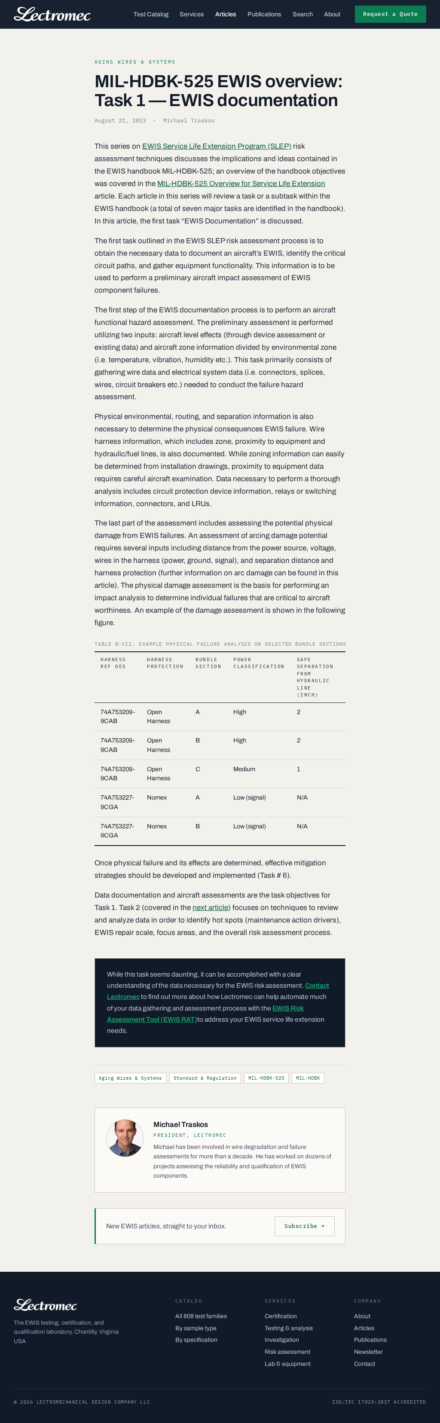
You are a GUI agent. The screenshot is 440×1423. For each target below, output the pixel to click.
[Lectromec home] (52, 14)
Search (303, 14)
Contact (364, 1364)
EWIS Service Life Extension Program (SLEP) (216, 146)
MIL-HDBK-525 (266, 1078)
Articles (225, 14)
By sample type (196, 1328)
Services (192, 14)
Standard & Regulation (205, 1078)
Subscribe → (304, 1226)
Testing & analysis (289, 1328)
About (332, 14)
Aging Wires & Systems (130, 1078)
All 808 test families (201, 1316)
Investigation (282, 1340)
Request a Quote (390, 14)
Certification (281, 1316)
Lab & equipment (288, 1364)
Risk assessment (287, 1352)
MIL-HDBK (308, 1078)
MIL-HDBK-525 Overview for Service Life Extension (241, 184)
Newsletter (368, 1352)
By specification (196, 1340)
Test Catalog (151, 14)
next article (210, 908)
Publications (264, 14)
